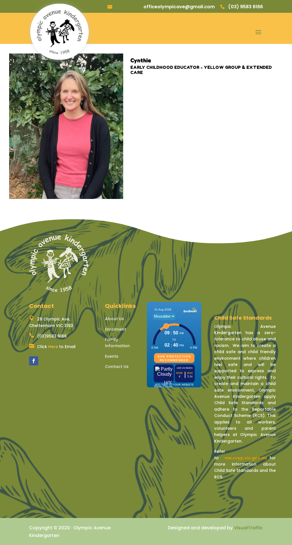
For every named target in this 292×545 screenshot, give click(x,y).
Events (111, 356)
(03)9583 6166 (52, 336)
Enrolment (115, 329)
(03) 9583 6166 (245, 7)
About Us (114, 319)
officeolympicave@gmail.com (179, 7)
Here (53, 346)
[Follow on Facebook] (33, 360)
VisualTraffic (248, 528)
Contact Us (117, 366)
